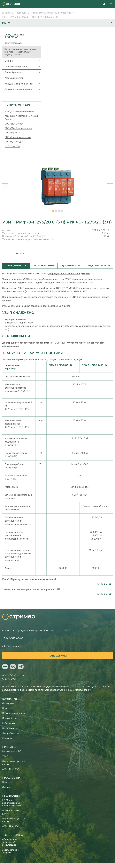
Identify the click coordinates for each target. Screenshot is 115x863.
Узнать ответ (105, 583)
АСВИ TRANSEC (10, 769)
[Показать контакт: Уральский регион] (38, 78)
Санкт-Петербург (13, 43)
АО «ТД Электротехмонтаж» (19, 111)
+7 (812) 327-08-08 (13, 55)
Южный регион (12, 72)
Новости (6, 708)
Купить (20, 253)
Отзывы (6, 787)
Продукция (21, 12)
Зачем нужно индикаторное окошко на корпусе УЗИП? (31, 589)
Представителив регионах (14, 35)
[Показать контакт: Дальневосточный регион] (38, 89)
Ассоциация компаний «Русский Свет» (21, 118)
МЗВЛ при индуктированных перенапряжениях (11, 803)
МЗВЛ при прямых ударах (11, 812)
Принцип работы (16, 265)
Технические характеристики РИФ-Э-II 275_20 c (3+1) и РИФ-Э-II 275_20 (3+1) (43, 359)
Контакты (7, 738)
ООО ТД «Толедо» (14, 141)
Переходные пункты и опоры (13, 762)
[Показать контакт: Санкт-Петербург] (38, 43)
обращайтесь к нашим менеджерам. (69, 273)
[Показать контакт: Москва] (38, 61)
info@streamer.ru (12, 646)
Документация (71, 265)
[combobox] (105, 4)
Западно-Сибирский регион (18, 83)
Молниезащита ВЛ (11, 751)
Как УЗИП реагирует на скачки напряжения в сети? (29, 579)
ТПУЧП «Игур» (12, 146)
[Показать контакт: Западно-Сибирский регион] (38, 84)
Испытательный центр (13, 713)
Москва (8, 61)
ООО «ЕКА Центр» (14, 123)
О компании (8, 703)
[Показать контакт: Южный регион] (38, 72)
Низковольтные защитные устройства (51, 12)
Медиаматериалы (99, 265)
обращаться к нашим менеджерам (70, 690)
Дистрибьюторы (10, 733)
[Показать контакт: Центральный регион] (38, 66)
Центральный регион (15, 66)
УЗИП (5, 756)
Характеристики (44, 265)
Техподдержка (57, 656)
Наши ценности (10, 728)
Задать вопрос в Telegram (10, 851)
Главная (6, 12)
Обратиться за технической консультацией (9, 842)
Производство (9, 718)
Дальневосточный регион (18, 89)
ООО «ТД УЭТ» (12, 132)
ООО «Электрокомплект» (18, 137)
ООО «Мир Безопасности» (18, 128)
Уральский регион (13, 78)
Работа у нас (8, 723)
